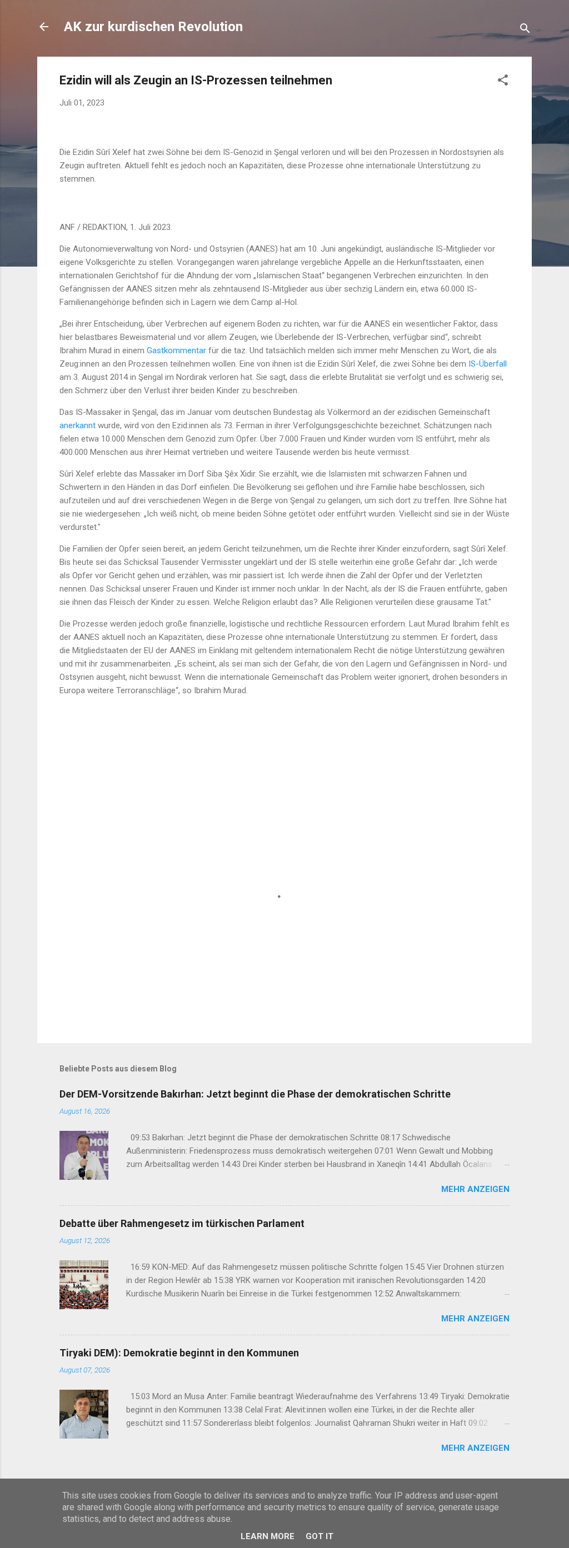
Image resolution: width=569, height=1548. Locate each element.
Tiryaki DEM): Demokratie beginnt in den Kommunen (179, 1353)
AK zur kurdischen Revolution (153, 26)
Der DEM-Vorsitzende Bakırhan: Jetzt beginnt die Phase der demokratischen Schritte (255, 1094)
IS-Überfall (487, 364)
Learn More (268, 1536)
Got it (319, 1536)
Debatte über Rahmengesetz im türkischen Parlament (182, 1223)
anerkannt (78, 425)
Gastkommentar (177, 350)
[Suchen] (525, 30)
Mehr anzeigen (475, 1189)
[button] (503, 82)
